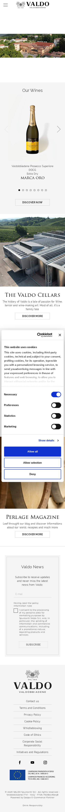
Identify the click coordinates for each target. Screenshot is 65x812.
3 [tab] (27, 190)
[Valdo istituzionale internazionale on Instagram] (45, 762)
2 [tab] (23, 190)
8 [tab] (46, 190)
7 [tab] (42, 190)
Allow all (32, 451)
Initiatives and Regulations (32, 752)
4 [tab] (31, 190)
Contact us (32, 701)
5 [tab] (34, 190)
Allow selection (32, 462)
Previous (6, 129)
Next (58, 129)
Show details (46, 440)
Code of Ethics (32, 734)
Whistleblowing (32, 728)
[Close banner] (60, 335)
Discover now (32, 202)
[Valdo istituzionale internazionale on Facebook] (19, 762)
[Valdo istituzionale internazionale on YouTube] (32, 762)
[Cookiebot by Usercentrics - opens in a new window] (38, 335)
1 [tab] (19, 190)
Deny (32, 474)
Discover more (32, 316)
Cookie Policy (32, 721)
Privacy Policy (32, 714)
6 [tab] (38, 190)
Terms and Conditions (32, 708)
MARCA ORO (33, 178)
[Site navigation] (5, 5)
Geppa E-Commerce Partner (39, 797)
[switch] (56, 405)
